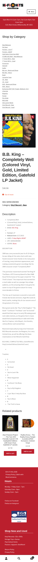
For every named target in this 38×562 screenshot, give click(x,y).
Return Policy (9, 549)
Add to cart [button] (10, 453)
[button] (32, 117)
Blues (15, 243)
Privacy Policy (9, 552)
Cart (29, 556)
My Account (6, 558)
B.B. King (15, 228)
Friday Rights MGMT (19, 238)
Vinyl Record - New (19, 205)
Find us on (12, 501)
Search (19, 558)
